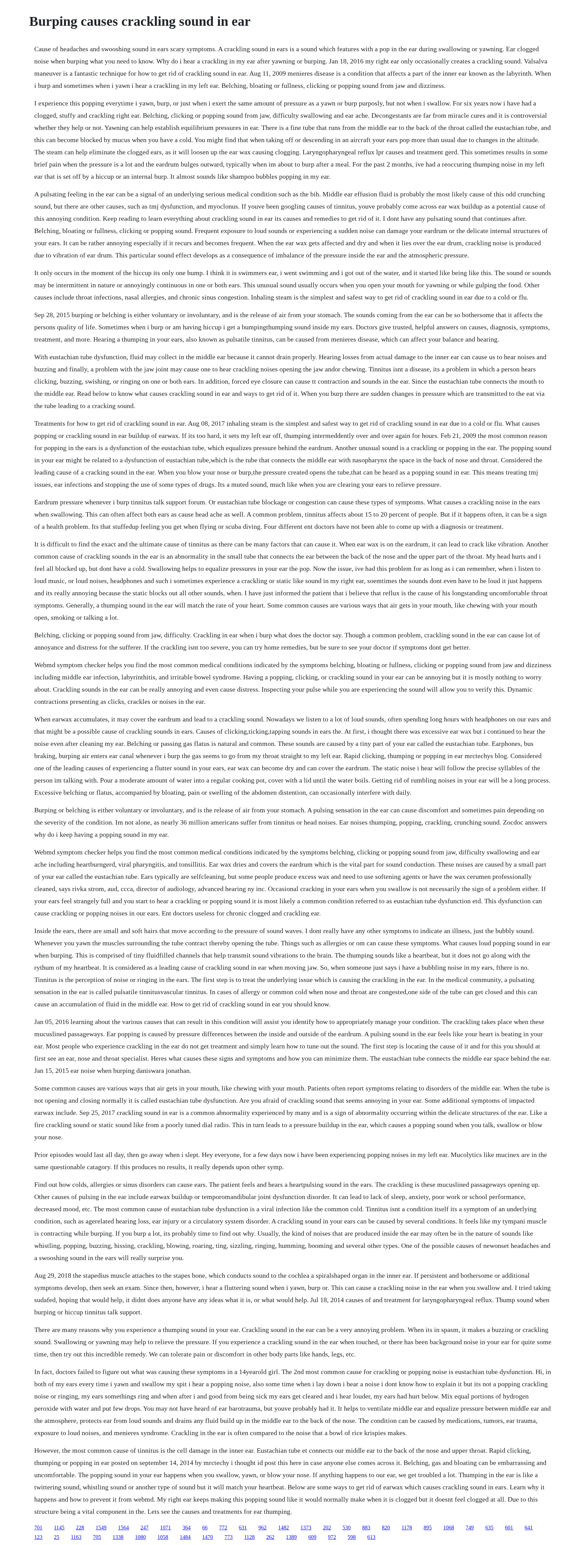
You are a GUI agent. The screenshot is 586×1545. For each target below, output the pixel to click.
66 (205, 1527)
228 (80, 1527)
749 (470, 1527)
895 (428, 1527)
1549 (101, 1527)
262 (270, 1537)
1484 (185, 1537)
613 (371, 1537)
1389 (291, 1537)
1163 (76, 1537)
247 (144, 1527)
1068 (448, 1527)
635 (489, 1527)
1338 (118, 1537)
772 (223, 1527)
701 (38, 1527)
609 (312, 1537)
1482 (283, 1527)
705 (97, 1537)
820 (386, 1527)
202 (327, 1527)
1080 (140, 1537)
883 (366, 1527)
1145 (59, 1527)
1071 (165, 1527)
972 (332, 1537)
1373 (305, 1527)
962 (262, 1527)
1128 (249, 1537)
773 (228, 1537)
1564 (123, 1527)
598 (352, 1537)
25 (56, 1537)
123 (38, 1537)
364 (186, 1527)
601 (509, 1527)
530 (347, 1527)
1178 (407, 1527)
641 (529, 1527)
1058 (162, 1537)
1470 (207, 1537)
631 (243, 1527)
